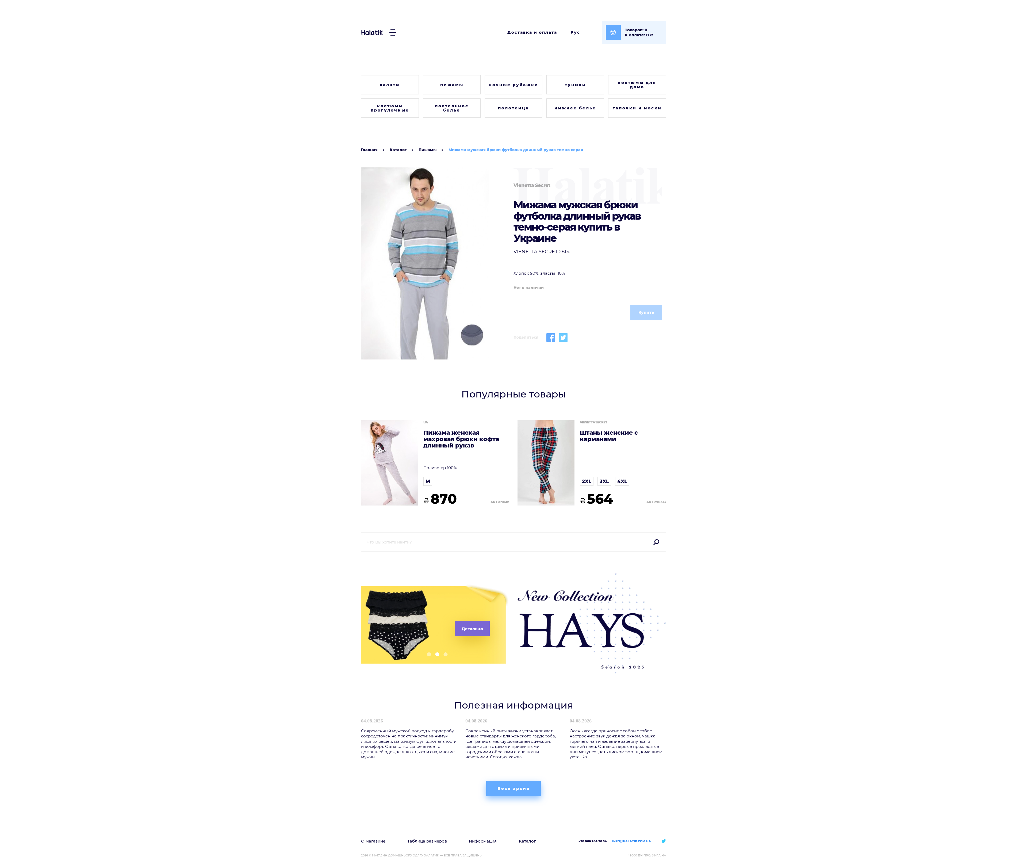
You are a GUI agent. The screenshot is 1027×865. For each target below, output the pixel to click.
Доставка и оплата (532, 32)
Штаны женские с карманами (609, 436)
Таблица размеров (427, 841)
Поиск (656, 542)
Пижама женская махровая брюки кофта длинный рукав (461, 439)
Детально (472, 628)
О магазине (373, 841)
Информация (483, 841)
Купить (646, 312)
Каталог (527, 841)
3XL (604, 481)
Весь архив (513, 788)
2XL (586, 481)
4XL (622, 481)
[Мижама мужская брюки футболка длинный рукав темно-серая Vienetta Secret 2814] (435, 263)
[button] (427, 654)
